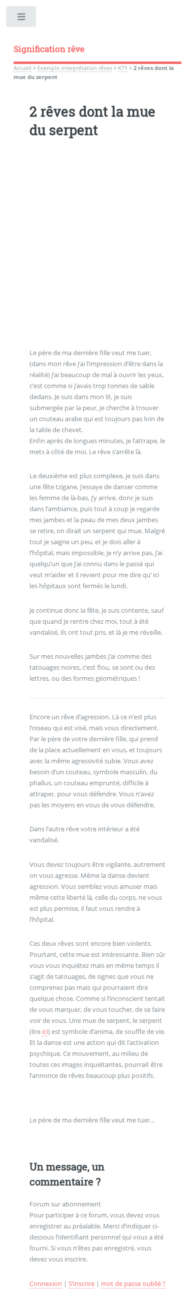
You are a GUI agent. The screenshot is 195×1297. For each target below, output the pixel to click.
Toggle (22, 19)
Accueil (23, 68)
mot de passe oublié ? (133, 1283)
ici (45, 1031)
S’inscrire (81, 1283)
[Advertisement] (97, 250)
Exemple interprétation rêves (75, 68)
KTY (123, 68)
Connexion (46, 1283)
